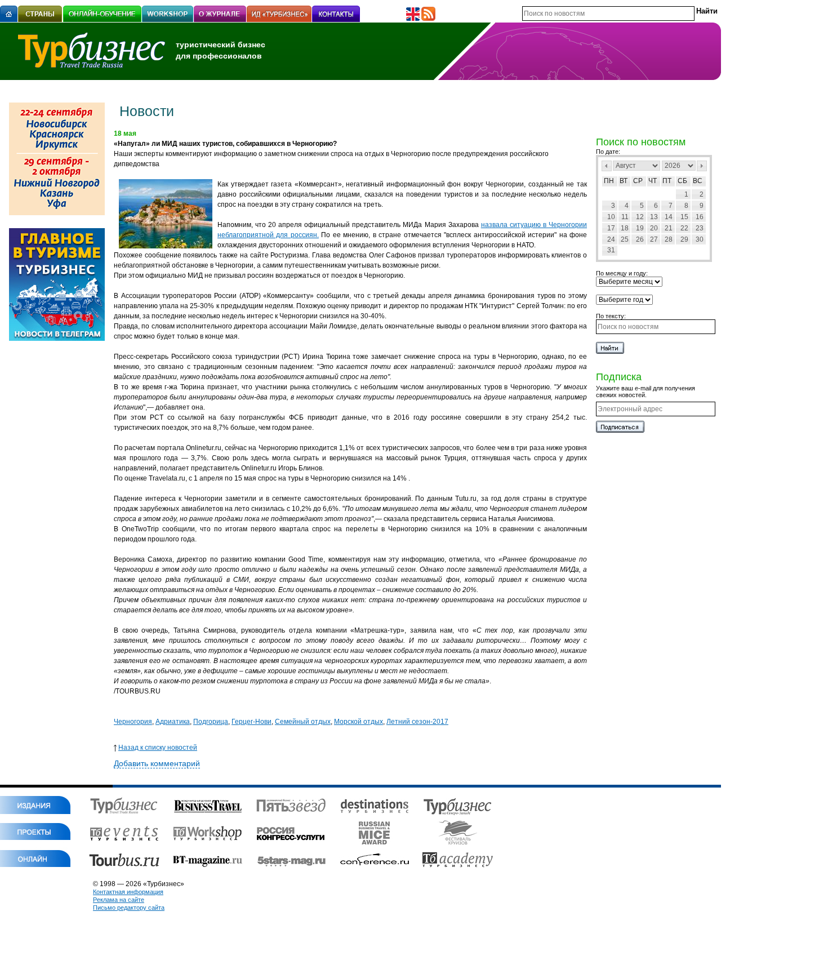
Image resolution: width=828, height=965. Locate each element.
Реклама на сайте (118, 899)
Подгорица (210, 722)
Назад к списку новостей (157, 747)
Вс (697, 181)
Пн (609, 181)
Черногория (133, 722)
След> (702, 166)
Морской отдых (358, 722)
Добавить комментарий (157, 763)
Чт (652, 181)
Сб (682, 181)
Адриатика (172, 722)
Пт (666, 181)
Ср (638, 181)
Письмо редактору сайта (128, 907)
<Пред (607, 166)
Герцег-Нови (251, 722)
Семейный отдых (303, 722)
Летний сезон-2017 (417, 722)
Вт (623, 181)
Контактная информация (128, 891)
